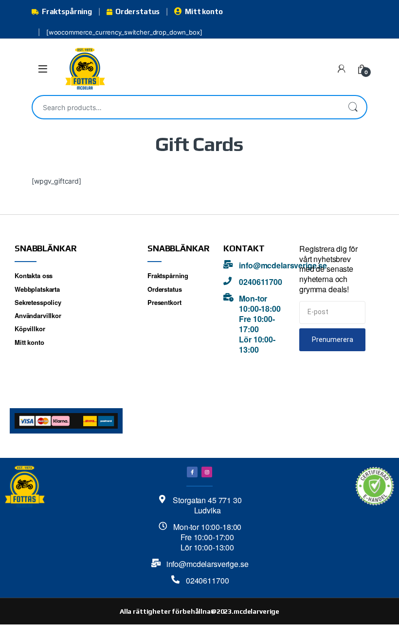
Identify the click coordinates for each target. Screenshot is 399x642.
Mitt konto (203, 11)
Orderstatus (137, 11)
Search (352, 107)
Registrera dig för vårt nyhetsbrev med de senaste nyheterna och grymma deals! (328, 269)
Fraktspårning (67, 11)
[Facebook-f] (192, 472)
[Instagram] (206, 472)
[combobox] (186, 107)
